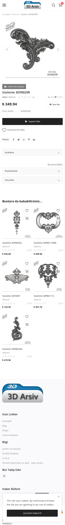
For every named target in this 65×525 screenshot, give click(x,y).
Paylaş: (5, 139)
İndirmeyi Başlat (16, 86)
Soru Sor (56, 104)
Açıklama (9, 152)
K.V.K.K (5, 458)
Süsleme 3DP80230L (12, 349)
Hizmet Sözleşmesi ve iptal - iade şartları (22, 462)
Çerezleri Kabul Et (32, 513)
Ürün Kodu (7, 111)
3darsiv (12, 97)
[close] (58, 496)
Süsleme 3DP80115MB (45, 242)
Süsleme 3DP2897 (11, 295)
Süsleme (15, 14)
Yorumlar (9, 180)
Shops (5, 430)
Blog (4, 425)
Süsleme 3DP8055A (12, 242)
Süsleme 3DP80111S (44, 295)
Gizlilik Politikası (10, 453)
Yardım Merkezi (10, 435)
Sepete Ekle (34, 121)
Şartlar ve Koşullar (11, 448)
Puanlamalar (11, 170)
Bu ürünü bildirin (55, 164)
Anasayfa (6, 14)
